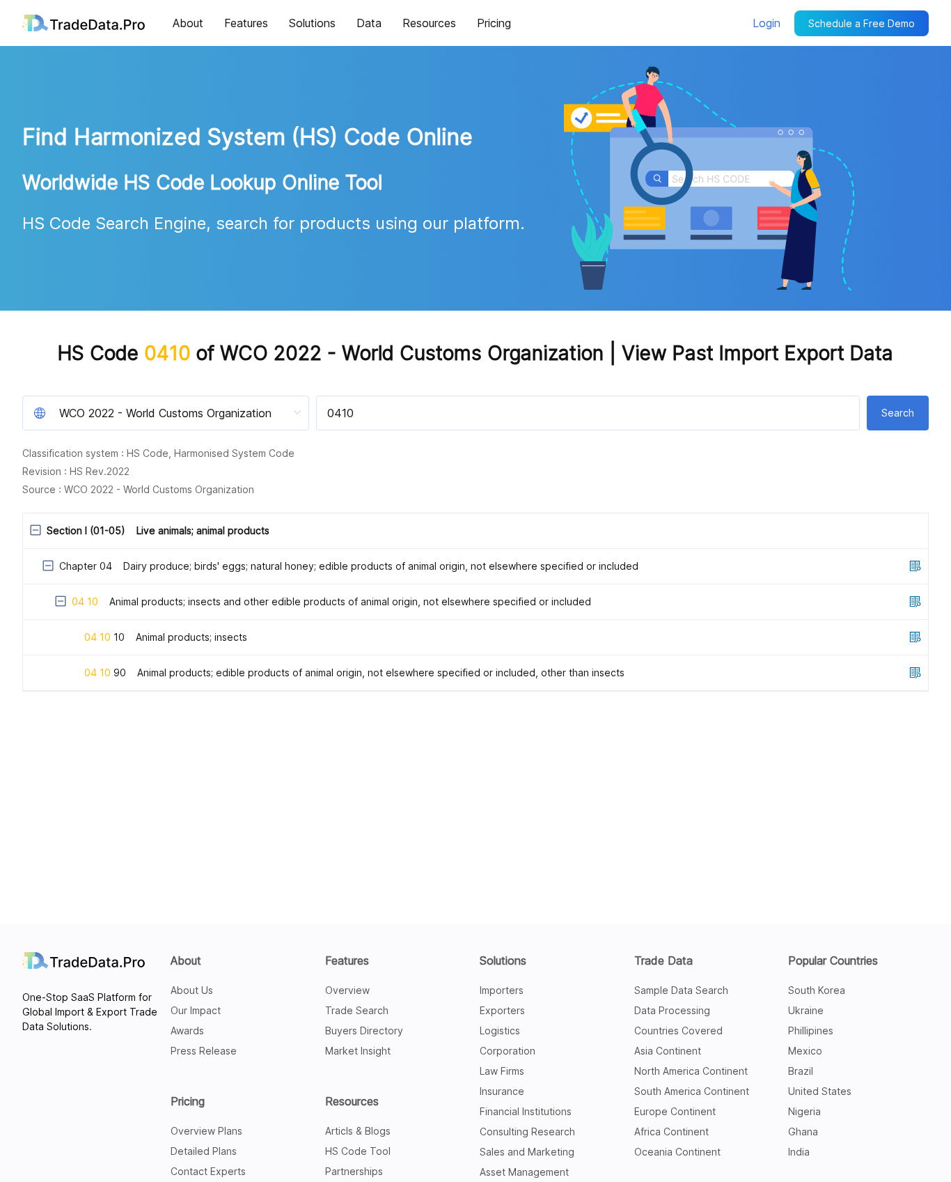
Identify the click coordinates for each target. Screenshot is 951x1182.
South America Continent (691, 1091)
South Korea (816, 990)
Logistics (500, 1030)
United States (819, 1091)
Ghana (803, 1131)
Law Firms (502, 1071)
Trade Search (356, 1010)
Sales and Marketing (527, 1152)
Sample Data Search (681, 990)
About (186, 960)
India (799, 1152)
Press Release (204, 1051)
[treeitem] (475, 602)
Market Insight (358, 1051)
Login (766, 23)
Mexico (805, 1051)
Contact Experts (208, 1171)
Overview (347, 990)
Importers (502, 990)
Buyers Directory (364, 1030)
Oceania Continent (677, 1152)
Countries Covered (678, 1030)
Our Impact (196, 1010)
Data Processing (672, 1010)
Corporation (507, 1051)
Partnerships (354, 1171)
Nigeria (804, 1111)
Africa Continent (671, 1131)
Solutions (503, 960)
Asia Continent (667, 1051)
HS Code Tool (358, 1151)
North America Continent (691, 1071)
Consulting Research (527, 1131)
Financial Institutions (526, 1111)
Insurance (502, 1091)
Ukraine (806, 1010)
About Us (192, 990)
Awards (187, 1030)
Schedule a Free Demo (861, 23)
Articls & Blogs (358, 1131)
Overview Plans (206, 1131)
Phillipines (810, 1030)
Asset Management (524, 1172)
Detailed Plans (204, 1151)
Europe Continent (675, 1111)
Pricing (188, 1101)
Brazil (800, 1071)
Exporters (502, 1010)
